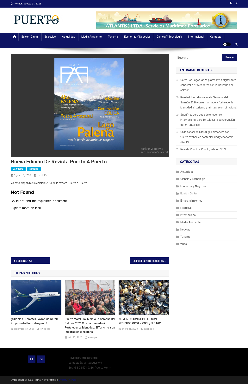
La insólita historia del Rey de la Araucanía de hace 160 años (151, 260)
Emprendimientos (191, 200)
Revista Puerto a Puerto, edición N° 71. (203, 149)
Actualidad (68, 36)
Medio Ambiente (91, 36)
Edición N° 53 (24, 260)
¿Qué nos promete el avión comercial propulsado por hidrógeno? (35, 321)
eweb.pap (43, 175)
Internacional (196, 36)
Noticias (33, 168)
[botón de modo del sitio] (227, 44)
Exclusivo (50, 36)
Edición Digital (30, 36)
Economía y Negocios (137, 36)
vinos (183, 243)
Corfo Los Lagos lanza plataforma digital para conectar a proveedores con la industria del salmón (208, 85)
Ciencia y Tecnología (169, 36)
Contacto (215, 36)
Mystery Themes (68, 380)
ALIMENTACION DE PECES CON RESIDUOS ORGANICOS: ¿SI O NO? (140, 321)
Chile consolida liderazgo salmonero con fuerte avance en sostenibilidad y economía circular (206, 137)
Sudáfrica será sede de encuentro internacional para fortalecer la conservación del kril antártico (207, 119)
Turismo (113, 36)
